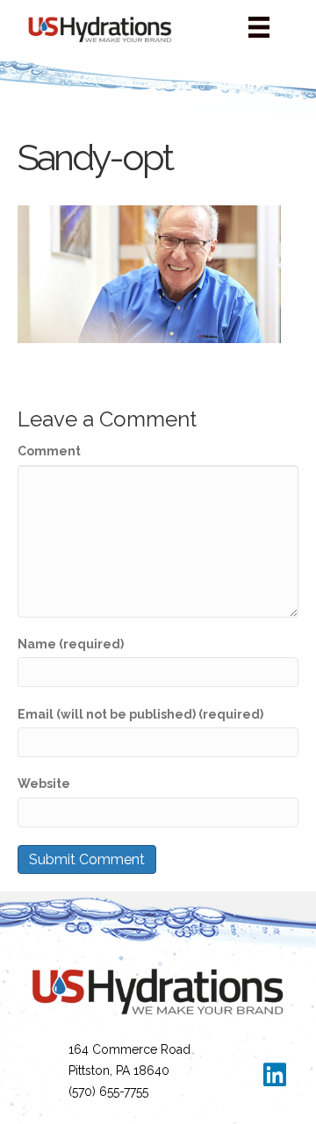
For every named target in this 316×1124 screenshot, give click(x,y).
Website (44, 784)
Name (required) (71, 644)
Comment (49, 451)
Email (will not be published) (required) (140, 714)
